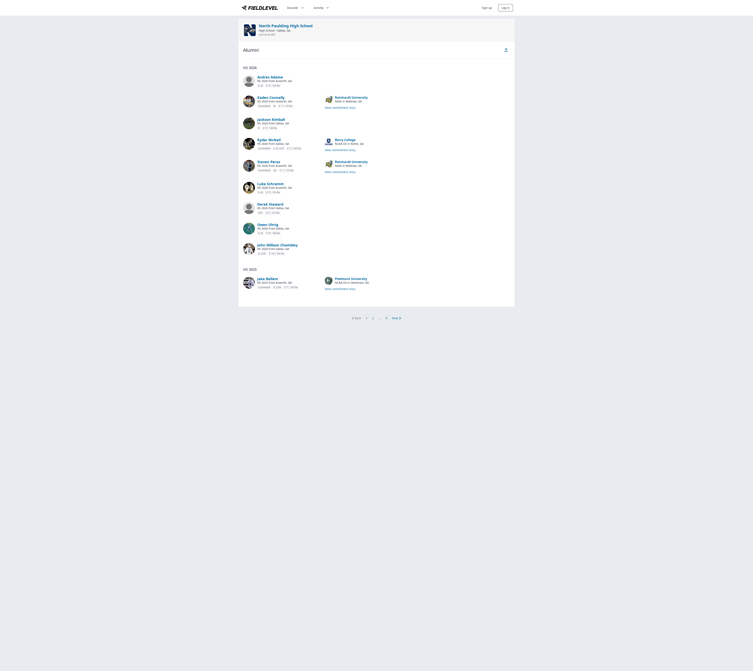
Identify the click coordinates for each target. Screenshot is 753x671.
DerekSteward (270, 204)
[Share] (506, 50)
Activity (318, 8)
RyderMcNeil (269, 140)
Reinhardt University (351, 97)
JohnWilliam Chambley (277, 245)
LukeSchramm (270, 183)
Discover (292, 8)
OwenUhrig (267, 224)
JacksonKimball (271, 119)
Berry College (345, 140)
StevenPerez (268, 162)
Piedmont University (351, 279)
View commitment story (340, 107)
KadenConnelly (271, 97)
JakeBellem (267, 278)
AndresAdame (270, 77)
